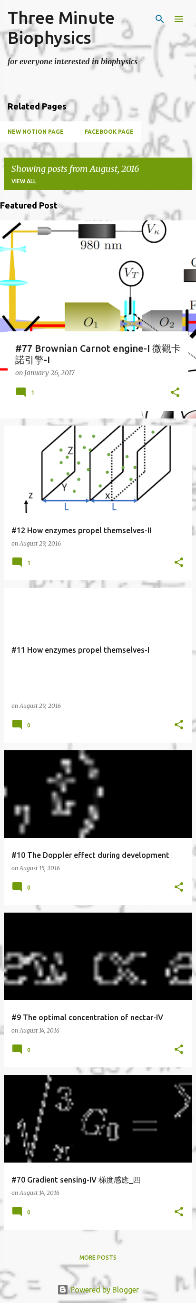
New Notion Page (36, 132)
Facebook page (109, 132)
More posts (98, 1257)
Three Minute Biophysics (61, 27)
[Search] (160, 19)
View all (23, 181)
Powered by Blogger (104, 1289)
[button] (175, 393)
